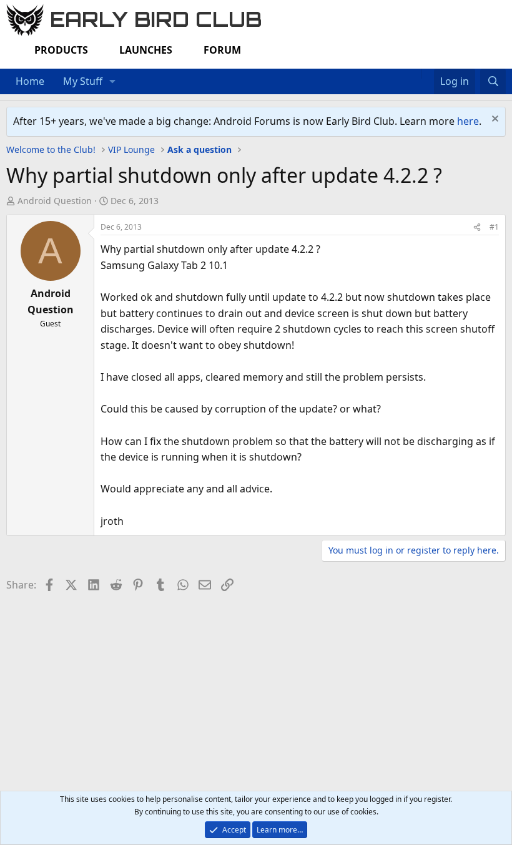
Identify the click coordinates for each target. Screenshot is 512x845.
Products (61, 50)
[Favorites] (427, 74)
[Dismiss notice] (493, 120)
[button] (113, 82)
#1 (494, 227)
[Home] (414, 74)
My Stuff (82, 81)
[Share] (477, 227)
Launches (145, 50)
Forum (222, 50)
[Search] (493, 82)
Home (30, 81)
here (468, 121)
